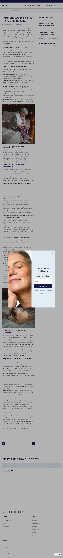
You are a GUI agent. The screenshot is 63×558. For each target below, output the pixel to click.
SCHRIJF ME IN (43, 286)
